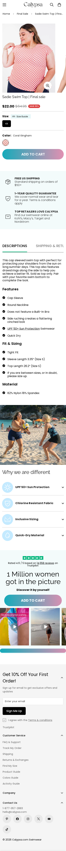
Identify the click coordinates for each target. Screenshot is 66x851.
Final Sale (22, 14)
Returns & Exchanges (16, 760)
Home (6, 14)
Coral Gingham (5, 142)
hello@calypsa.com (15, 812)
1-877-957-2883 (13, 808)
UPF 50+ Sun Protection (23, 329)
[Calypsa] (33, 4)
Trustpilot (8, 727)
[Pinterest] (7, 819)
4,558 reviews (45, 563)
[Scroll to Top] (59, 832)
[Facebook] (17, 819)
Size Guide (22, 116)
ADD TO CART (33, 600)
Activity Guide (11, 783)
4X (6, 123)
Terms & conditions (40, 720)
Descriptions (14, 245)
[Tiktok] (7, 829)
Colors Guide (10, 777)
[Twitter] (38, 819)
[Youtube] (49, 819)
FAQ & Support (12, 742)
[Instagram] (28, 819)
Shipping (8, 754)
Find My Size (10, 766)
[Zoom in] (48, 86)
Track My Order (12, 748)
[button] (59, 5)
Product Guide (11, 772)
